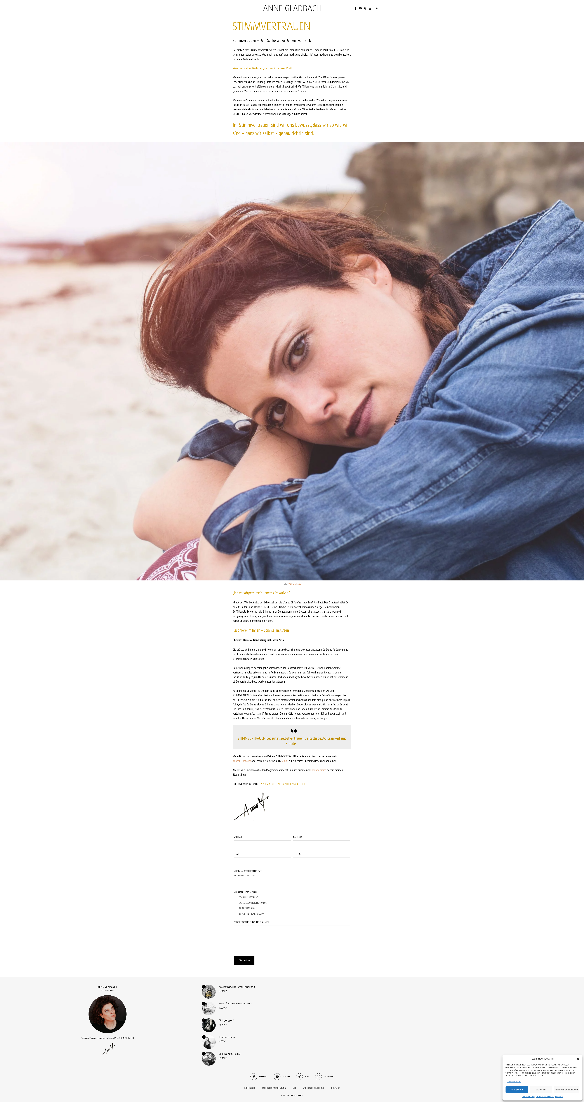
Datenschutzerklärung (545, 1096)
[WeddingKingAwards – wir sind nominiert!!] (209, 992)
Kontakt (335, 1088)
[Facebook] (355, 8)
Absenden (244, 960)
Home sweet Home (227, 1037)
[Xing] (365, 8)
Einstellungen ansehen (566, 1089)
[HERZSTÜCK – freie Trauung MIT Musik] (209, 1008)
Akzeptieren (517, 1089)
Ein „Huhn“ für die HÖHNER (230, 1053)
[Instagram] (370, 8)
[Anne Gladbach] (292, 8)
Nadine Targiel (294, 583)
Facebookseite (318, 770)
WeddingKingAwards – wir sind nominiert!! (237, 986)
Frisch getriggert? (226, 1020)
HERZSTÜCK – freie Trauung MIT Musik (235, 1003)
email (285, 761)
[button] (577, 1058)
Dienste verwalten (514, 1081)
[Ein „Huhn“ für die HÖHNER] (209, 1059)
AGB (294, 1088)
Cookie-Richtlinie (528, 1096)
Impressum (559, 1096)
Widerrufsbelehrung (314, 1088)
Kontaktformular (242, 761)
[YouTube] (360, 8)
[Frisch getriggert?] (209, 1025)
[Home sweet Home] (209, 1042)
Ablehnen (541, 1089)
